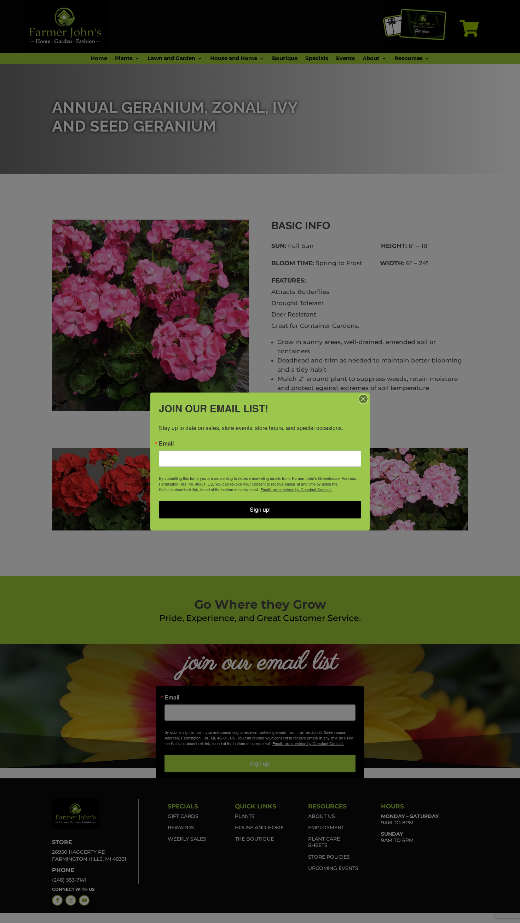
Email (166, 443)
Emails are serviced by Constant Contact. (296, 489)
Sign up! (260, 509)
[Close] (363, 399)
